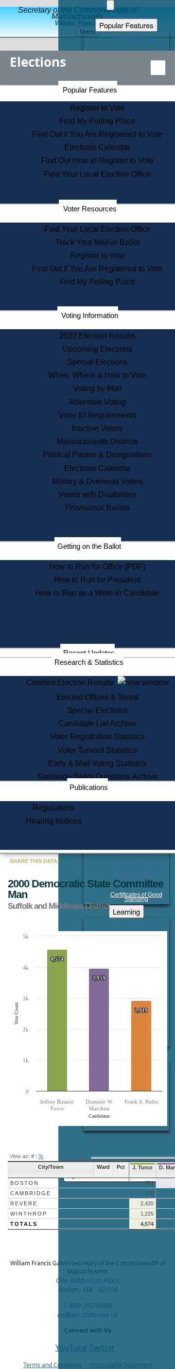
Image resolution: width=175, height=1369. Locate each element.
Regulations (53, 808)
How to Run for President (97, 580)
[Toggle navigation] (158, 67)
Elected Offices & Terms (97, 697)
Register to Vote (97, 108)
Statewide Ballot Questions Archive (97, 776)
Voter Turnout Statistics (97, 750)
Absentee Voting (97, 402)
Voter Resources (90, 209)
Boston (24, 1183)
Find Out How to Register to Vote (97, 160)
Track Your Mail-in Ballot (97, 242)
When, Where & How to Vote (97, 375)
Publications (89, 787)
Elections (38, 62)
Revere (23, 1203)
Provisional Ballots (97, 508)
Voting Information (89, 315)
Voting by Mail (97, 388)
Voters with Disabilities (97, 494)
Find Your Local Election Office (97, 174)
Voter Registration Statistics (97, 736)
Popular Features (90, 90)
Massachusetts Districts (97, 441)
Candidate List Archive (97, 723)
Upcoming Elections (97, 349)
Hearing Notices (54, 821)
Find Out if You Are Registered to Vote (97, 134)
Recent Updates (89, 653)
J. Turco (142, 1167)
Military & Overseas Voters (97, 481)
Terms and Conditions (52, 1365)
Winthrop (28, 1214)
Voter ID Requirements (97, 415)
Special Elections (97, 362)
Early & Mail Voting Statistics (97, 763)
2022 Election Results (97, 336)
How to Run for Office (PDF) (97, 567)
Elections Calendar (97, 147)
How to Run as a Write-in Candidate (97, 593)
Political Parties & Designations (97, 454)
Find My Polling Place (97, 121)
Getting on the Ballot (89, 546)
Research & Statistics (88, 662)
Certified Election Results (72, 682)
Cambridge (30, 1193)
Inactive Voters (97, 428)
